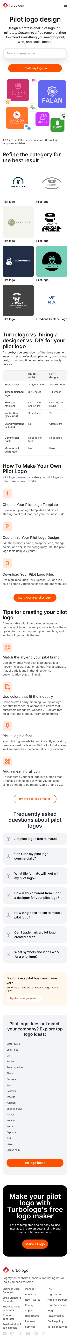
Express (11, 1132)
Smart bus (12, 1049)
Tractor (11, 1097)
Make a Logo (35, 1244)
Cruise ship (13, 1150)
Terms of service (57, 1326)
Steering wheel (15, 1067)
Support (29, 1310)
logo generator (18, 477)
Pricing (29, 1305)
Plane (10, 1073)
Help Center (32, 1316)
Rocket (11, 1061)
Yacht (10, 1126)
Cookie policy (55, 1321)
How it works (32, 1299)
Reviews (30, 1321)
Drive (10, 1144)
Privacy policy (56, 1316)
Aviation (11, 1102)
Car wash (12, 1079)
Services (30, 1326)
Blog (50, 1310)
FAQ (50, 1289)
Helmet (11, 1120)
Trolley (10, 1114)
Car (9, 1055)
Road (9, 1085)
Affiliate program (57, 1299)
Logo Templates (57, 1305)
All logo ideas (35, 1163)
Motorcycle (13, 1044)
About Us (30, 1294)
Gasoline (12, 1091)
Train (9, 1138)
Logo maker (54, 1294)
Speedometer (14, 1108)
